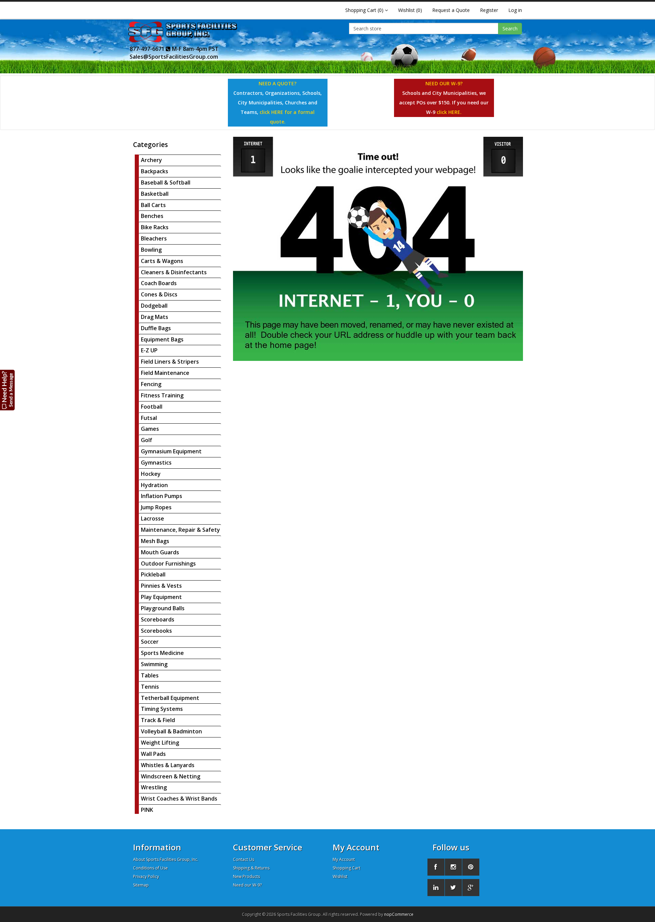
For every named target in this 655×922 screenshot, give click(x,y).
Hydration (154, 485)
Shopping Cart (346, 868)
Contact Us (243, 859)
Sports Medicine (162, 653)
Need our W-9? (247, 885)
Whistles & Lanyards (167, 765)
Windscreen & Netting (170, 776)
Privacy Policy (146, 876)
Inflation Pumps (161, 496)
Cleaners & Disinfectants (174, 272)
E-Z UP (149, 350)
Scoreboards (157, 619)
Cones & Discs (159, 294)
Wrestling (154, 787)
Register (489, 10)
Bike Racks (155, 227)
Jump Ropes (156, 507)
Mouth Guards (160, 552)
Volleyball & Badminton (171, 731)
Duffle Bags (156, 328)
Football (151, 406)
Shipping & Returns (251, 868)
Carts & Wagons (162, 261)
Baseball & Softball (165, 182)
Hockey (151, 474)
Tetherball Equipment (170, 698)
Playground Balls (163, 608)
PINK (147, 810)
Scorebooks (156, 630)
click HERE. (449, 112)
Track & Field (158, 720)
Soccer (150, 641)
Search (510, 28)
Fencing (151, 384)
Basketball (155, 193)
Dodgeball (154, 305)
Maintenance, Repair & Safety (180, 529)
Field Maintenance (165, 373)
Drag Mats (154, 317)
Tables (150, 675)
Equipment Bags (162, 339)
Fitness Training (162, 395)
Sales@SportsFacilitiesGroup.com (174, 56)
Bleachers (154, 238)
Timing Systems (162, 709)
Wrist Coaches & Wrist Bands (179, 798)
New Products (246, 876)
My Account (344, 859)
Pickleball (153, 574)
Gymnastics (156, 462)
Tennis (150, 686)
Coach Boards (159, 283)
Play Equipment (161, 597)
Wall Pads (153, 754)
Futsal (149, 418)
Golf (146, 440)
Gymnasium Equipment (171, 451)
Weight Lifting (160, 742)
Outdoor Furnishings (168, 563)
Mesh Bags (155, 541)
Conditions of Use (150, 868)
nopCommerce (398, 914)
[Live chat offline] (7, 390)
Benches (152, 216)
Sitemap (141, 885)
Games (150, 429)
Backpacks (154, 171)
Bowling (151, 249)
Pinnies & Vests (161, 585)
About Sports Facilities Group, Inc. (165, 859)
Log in (515, 10)
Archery (151, 160)
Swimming (154, 664)
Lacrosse (152, 518)
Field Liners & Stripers (170, 361)
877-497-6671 (148, 49)
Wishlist (340, 876)
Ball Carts (153, 205)
